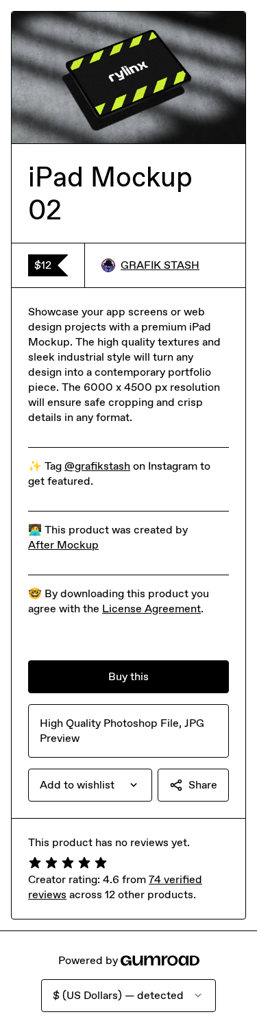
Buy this (128, 676)
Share (202, 784)
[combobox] (90, 785)
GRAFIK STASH (160, 265)
